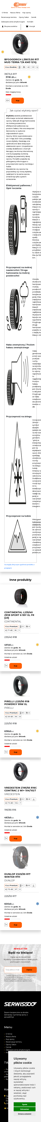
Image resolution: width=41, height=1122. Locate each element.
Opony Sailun (24, 17)
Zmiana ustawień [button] (24, 1114)
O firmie (5, 13)
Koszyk (32, 26)
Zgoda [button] (24, 1104)
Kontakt (30, 22)
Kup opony (26, 13)
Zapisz (29, 970)
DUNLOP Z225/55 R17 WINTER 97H (17, 875)
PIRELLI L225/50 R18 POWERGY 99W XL (16, 703)
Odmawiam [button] (24, 1109)
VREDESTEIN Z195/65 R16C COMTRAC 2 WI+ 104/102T (20, 789)
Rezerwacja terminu (9, 17)
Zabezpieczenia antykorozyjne (13, 22)
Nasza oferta (15, 13)
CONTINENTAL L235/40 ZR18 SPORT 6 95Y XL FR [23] (19, 615)
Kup (17, 100)
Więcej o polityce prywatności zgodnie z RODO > (18, 981)
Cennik (33, 17)
